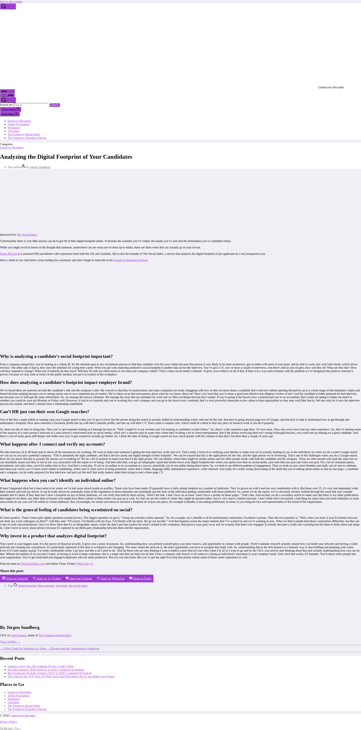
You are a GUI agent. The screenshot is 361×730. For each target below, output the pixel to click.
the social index (78, 585)
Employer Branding (19, 121)
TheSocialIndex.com (32, 563)
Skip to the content (11, 1)
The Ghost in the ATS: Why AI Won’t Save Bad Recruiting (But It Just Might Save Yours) (61, 676)
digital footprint (27, 585)
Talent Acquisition (18, 124)
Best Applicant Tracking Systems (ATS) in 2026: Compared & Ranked (50, 673)
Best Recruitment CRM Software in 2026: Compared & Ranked (46, 669)
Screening (62, 585)
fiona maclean (46, 585)
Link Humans (18, 635)
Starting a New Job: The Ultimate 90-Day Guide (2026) (41, 666)
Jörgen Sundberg (40, 167)
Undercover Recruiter (23, 715)
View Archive (10, 641)
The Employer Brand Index (24, 134)
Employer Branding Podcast (130, 260)
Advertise (13, 131)
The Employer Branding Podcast (27, 137)
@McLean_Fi (84, 563)
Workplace (14, 127)
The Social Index (27, 234)
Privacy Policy (8, 721)
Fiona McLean (8, 253)
